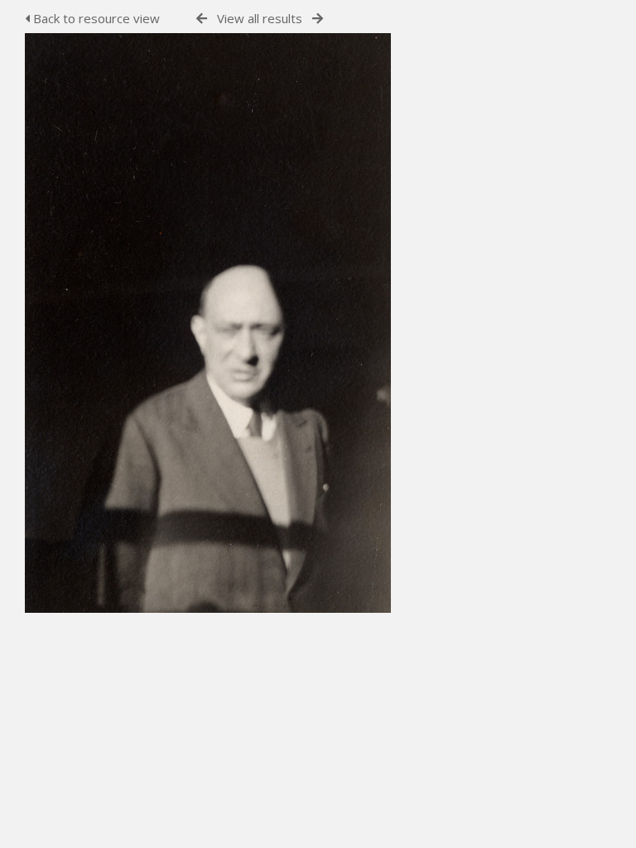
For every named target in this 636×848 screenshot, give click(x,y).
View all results (259, 18)
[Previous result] (201, 18)
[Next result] (317, 18)
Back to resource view (95, 18)
